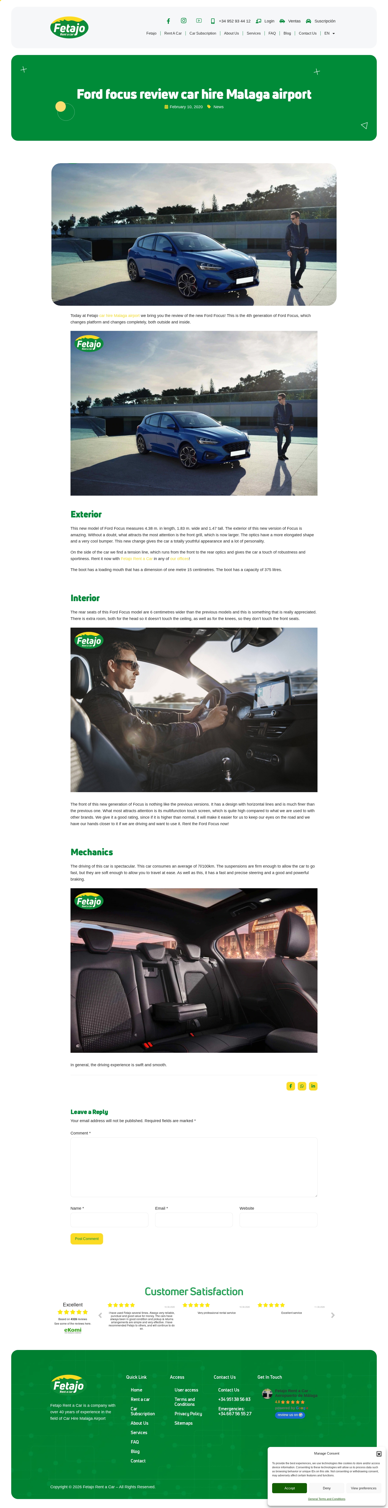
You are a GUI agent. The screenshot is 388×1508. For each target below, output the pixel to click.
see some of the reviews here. (72, 1323)
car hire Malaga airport (119, 315)
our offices (179, 558)
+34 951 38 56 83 (234, 1399)
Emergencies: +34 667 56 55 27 (235, 1411)
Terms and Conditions (184, 1401)
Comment (81, 1133)
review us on (288, 1415)
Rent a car (140, 1399)
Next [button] (333, 1315)
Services (254, 33)
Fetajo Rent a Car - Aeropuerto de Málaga (296, 1393)
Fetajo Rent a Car (137, 558)
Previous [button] (100, 1315)
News (219, 107)
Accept (289, 1488)
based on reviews (72, 1319)
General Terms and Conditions (326, 1499)
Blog (287, 33)
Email (161, 1208)
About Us (231, 33)
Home (136, 1390)
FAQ (272, 33)
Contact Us (308, 33)
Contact (138, 1461)
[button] (379, 1453)
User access (186, 1390)
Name (77, 1208)
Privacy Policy (188, 1414)
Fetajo (151, 33)
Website (247, 1208)
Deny (327, 1488)
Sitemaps (183, 1423)
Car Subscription (203, 33)
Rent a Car (173, 33)
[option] (141, 1318)
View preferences (364, 1488)
